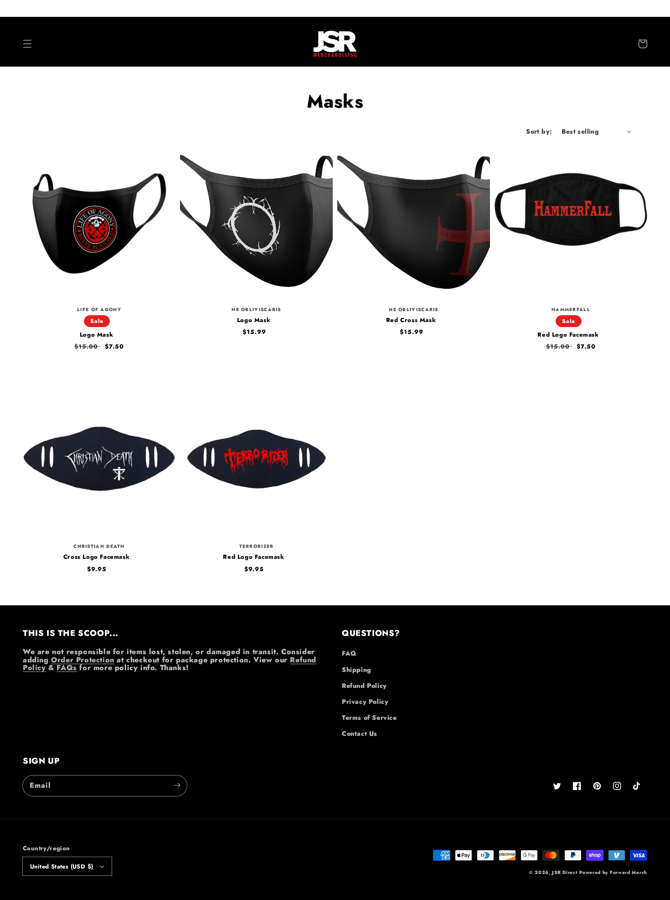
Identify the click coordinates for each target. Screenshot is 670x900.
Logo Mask (96, 335)
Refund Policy (364, 685)
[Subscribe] (177, 785)
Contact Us (359, 733)
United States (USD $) (61, 866)
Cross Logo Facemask (96, 557)
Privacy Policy (365, 701)
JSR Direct (564, 872)
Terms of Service (369, 717)
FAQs (67, 667)
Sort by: (539, 131)
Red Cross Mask (411, 320)
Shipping (356, 669)
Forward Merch (628, 872)
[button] (27, 44)
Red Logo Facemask (567, 335)
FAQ (349, 653)
